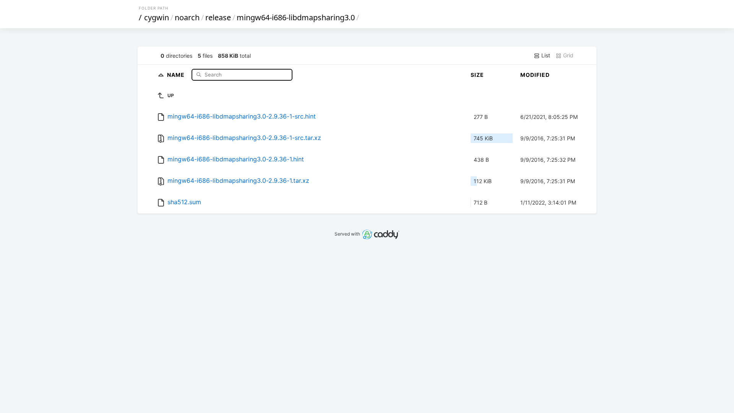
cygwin (156, 17)
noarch (187, 17)
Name (176, 74)
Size (477, 75)
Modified (535, 75)
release (218, 17)
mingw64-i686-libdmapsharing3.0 (296, 17)
